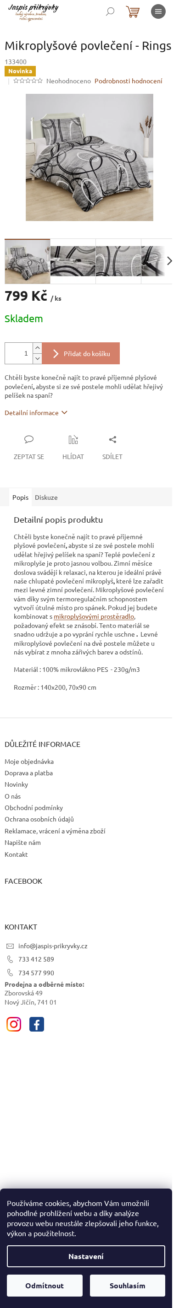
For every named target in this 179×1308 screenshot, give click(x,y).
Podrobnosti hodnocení (128, 80)
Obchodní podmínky (34, 807)
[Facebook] (37, 1024)
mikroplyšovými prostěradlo (94, 616)
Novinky (16, 784)
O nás (13, 796)
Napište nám (23, 842)
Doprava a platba (29, 772)
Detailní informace (32, 412)
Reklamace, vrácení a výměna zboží (55, 831)
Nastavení (86, 1256)
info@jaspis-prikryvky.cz (53, 945)
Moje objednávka (29, 761)
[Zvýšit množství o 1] (37, 348)
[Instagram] (14, 1024)
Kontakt (16, 854)
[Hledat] (110, 11)
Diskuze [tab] (46, 497)
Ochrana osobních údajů (39, 819)
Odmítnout (44, 1285)
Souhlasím (127, 1285)
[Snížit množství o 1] (37, 358)
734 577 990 (36, 972)
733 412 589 (36, 959)
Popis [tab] (20, 497)
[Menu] (158, 11)
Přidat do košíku (87, 353)
